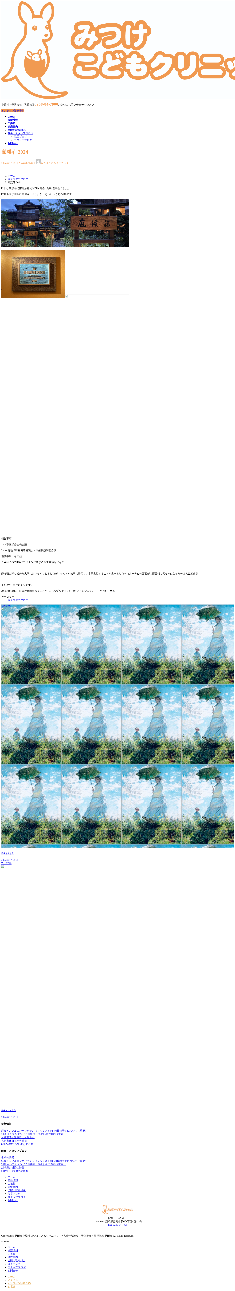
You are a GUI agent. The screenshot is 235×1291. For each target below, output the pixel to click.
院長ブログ (20, 136)
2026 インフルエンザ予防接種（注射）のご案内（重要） (33, 1134)
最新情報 (13, 1180)
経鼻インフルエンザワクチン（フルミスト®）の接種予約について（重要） (44, 1130)
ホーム (11, 1177)
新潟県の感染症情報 (12, 1167)
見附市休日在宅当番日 (14, 1140)
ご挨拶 (11, 1183)
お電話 (11, 1286)
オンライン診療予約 (12, 110)
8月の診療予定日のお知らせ (17, 1144)
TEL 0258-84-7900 (117, 1224)
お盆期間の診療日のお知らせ (18, 1137)
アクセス (13, 1280)
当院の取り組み (17, 1190)
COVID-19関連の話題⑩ (14, 1171)
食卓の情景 (7, 1157)
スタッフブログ (23, 140)
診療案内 (13, 1187)
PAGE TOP (227, 1249)
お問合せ (13, 1200)
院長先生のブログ (18, 600)
